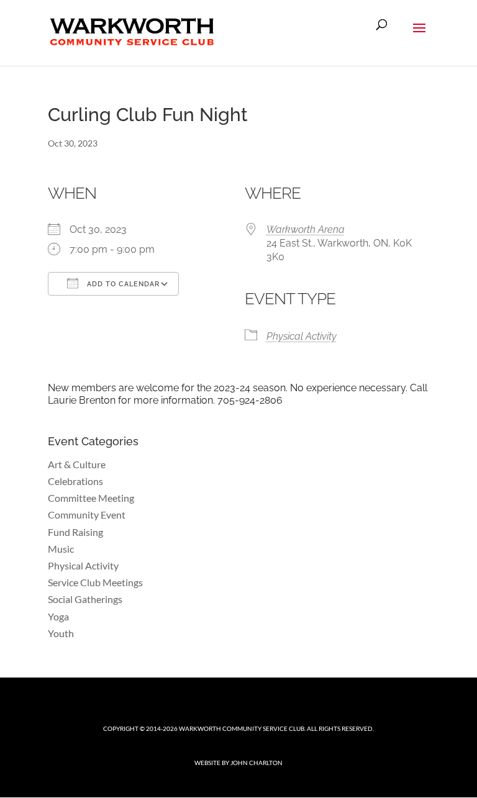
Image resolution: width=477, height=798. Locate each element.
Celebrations (75, 481)
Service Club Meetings (95, 582)
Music (61, 549)
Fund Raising (75, 532)
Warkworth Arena (305, 229)
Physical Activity (301, 336)
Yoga (58, 616)
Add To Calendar (122, 284)
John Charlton (256, 762)
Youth (61, 633)
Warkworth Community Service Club (241, 728)
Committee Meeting (91, 498)
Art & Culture (77, 464)
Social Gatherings (85, 599)
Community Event (86, 514)
